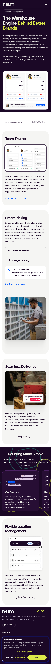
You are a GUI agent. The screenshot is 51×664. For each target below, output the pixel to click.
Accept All (37, 658)
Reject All (9, 658)
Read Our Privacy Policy (24, 652)
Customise (21, 658)
